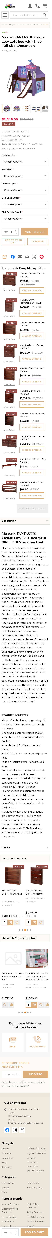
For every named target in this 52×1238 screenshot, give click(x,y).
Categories (9, 1177)
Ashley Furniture (35, 1212)
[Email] (20, 257)
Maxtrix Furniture (10, 1204)
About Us (6, 1153)
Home (4, 25)
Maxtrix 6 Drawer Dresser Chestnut (32, 438)
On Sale (6, 1187)
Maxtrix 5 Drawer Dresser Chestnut (31, 392)
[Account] (30, 6)
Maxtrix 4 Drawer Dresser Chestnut (32, 347)
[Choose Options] (10, 922)
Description (9, 520)
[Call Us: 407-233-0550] (37, 6)
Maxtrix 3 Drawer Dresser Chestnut (32, 275)
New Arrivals (8, 1183)
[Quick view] (17, 922)
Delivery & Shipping (36, 1148)
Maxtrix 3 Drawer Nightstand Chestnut (30, 301)
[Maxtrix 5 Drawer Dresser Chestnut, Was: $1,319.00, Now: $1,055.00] (37, 876)
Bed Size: (8, 169)
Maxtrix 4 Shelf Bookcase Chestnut (32, 369)
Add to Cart (34, 231)
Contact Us (7, 1158)
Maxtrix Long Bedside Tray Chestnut (32, 461)
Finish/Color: (9, 155)
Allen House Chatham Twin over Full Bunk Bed (13, 976)
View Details (9, 290)
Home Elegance (10, 1226)
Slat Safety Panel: (12, 212)
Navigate (8, 1143)
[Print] (27, 257)
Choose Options (31, 290)
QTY (6, 232)
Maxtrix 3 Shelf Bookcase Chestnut (32, 324)
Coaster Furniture (35, 1221)
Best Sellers (33, 1183)
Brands (5, 1148)
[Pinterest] (42, 257)
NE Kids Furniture (35, 1217)
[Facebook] (13, 257)
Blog (4, 1162)
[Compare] (11, 1005)
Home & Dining (34, 1187)
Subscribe (35, 1074)
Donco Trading (9, 1217)
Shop (4, 1192)
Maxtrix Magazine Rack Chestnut (31, 483)
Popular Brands (12, 1198)
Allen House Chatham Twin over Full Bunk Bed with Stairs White (37, 976)
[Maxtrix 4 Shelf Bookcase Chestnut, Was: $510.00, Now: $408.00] (13, 876)
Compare (38, 241)
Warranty (31, 1158)
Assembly (7, 1167)
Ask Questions (9, 50)
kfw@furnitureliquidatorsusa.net (25, 1123)
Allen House (8, 984)
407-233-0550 (23, 1116)
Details (6, 847)
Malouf (30, 1226)
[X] (34, 257)
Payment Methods (36, 1153)
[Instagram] (15, 1130)
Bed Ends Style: (11, 198)
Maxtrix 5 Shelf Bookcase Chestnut (31, 415)
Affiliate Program (35, 1170)
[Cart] (45, 6)
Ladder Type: (10, 183)
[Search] (44, 15)
